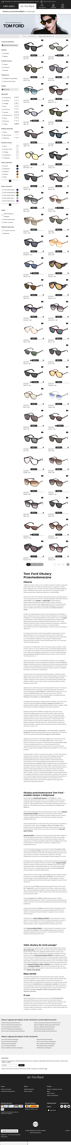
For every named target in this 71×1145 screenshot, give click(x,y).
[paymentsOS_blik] (16, 1106)
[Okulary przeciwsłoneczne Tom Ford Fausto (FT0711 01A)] (58, 155)
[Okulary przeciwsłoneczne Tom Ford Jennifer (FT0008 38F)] (33, 482)
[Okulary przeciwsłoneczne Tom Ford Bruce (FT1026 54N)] (33, 394)
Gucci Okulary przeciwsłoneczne (10, 1027)
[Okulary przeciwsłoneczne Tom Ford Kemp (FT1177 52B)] (58, 460)
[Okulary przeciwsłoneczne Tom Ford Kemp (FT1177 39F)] (58, 242)
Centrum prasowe (6, 1089)
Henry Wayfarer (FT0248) (41, 918)
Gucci (65, 617)
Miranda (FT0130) (29, 835)
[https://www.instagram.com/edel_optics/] (65, 1106)
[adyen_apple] (2, 1109)
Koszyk (62, 7)
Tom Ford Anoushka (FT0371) (43, 955)
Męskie (6, 56)
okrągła (6, 152)
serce (5, 146)
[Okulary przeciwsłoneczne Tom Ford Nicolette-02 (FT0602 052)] (58, 525)
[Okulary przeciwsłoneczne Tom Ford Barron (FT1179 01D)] (58, 177)
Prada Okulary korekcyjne (8, 1043)
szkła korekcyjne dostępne (8, 215)
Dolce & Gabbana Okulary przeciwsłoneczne (47, 1024)
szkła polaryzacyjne (9, 219)
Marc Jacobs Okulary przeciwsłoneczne (45, 1031)
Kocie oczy (7, 109)
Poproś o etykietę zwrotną (54, 1089)
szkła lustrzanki (8, 222)
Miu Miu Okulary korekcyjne (9, 1041)
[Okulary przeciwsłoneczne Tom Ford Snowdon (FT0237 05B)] (33, 307)
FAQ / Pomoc (51, 1093)
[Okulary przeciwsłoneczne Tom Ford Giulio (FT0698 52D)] (58, 438)
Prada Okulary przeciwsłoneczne (10, 1022)
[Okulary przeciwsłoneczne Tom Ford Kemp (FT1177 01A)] (33, 416)
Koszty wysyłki (28, 1091)
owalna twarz (8, 149)
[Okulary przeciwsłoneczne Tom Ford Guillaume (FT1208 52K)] (58, 482)
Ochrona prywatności (14, 1134)
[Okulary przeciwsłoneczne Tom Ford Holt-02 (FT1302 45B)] (58, 198)
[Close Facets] (10, 36)
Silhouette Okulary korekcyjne (45, 1045)
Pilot (5, 106)
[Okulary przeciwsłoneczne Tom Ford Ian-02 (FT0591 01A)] (58, 351)
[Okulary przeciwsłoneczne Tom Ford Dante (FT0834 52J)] (33, 286)
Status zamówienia (52, 1095)
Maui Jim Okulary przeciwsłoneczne (44, 1027)
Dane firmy (4, 1136)
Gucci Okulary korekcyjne (8, 1045)
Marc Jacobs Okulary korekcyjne (46, 1043)
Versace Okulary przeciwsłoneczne (44, 1029)
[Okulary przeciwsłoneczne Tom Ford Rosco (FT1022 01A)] (58, 68)
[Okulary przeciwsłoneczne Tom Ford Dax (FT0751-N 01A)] (33, 46)
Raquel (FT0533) (61, 862)
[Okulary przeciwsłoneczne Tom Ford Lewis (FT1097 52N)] (58, 220)
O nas (3, 1086)
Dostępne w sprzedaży (10, 78)
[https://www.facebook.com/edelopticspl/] (61, 1106)
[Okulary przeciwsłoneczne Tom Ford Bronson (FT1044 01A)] (33, 547)
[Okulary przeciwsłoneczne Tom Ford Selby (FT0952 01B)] (33, 503)
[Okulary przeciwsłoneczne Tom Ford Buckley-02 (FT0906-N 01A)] (33, 242)
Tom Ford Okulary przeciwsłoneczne (11, 1029)
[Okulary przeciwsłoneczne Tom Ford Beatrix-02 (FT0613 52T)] (58, 90)
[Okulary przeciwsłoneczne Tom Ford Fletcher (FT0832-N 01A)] (33, 177)
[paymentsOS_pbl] (21, 1106)
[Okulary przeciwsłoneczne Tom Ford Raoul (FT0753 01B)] (33, 198)
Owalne (6, 112)
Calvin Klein (46, 600)
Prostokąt (6, 100)
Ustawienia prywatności (8, 1091)
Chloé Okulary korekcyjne (44, 1047)
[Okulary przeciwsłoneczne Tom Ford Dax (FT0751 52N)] (58, 111)
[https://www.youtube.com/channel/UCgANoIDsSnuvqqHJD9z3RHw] (68, 1106)
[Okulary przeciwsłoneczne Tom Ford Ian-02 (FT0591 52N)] (33, 68)
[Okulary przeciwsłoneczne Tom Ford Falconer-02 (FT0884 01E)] (33, 155)
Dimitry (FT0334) (45, 964)
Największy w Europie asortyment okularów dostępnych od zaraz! (22, 1)
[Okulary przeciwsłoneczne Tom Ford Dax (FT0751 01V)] (58, 133)
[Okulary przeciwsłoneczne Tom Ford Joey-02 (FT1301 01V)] (33, 264)
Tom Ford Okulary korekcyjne (9, 1039)
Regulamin (4, 1134)
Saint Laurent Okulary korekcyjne (46, 1041)
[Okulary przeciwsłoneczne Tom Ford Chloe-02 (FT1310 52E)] (33, 525)
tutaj (45, 1068)
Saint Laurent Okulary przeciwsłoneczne (13, 1031)
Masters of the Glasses (33, 969)
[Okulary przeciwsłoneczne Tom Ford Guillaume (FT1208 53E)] (58, 373)
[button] (9, 6)
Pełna (5, 132)
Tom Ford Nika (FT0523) (34, 928)
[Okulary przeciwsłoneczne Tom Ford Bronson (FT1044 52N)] (58, 264)
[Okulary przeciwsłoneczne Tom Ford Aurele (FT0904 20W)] (58, 394)
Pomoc (49, 1086)
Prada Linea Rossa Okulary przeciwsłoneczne (47, 1022)
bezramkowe (7, 135)
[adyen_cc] (2, 1106)
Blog (48, 1091)
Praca (26, 1086)
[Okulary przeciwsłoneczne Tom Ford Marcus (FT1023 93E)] (33, 329)
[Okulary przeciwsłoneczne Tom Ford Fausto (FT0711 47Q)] (33, 220)
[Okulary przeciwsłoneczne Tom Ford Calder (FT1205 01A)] (33, 133)
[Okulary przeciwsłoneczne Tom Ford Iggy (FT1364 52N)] (58, 46)
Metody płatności (29, 1089)
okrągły (6, 103)
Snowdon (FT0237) (33, 964)
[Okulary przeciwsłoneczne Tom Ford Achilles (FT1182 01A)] (33, 460)
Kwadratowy (7, 97)
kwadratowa (7, 155)
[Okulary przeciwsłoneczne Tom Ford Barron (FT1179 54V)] (58, 329)
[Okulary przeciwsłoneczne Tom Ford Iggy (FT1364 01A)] (33, 111)
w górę (67, 1130)
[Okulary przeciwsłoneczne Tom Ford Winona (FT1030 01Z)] (58, 547)
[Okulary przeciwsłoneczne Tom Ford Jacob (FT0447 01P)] (33, 90)
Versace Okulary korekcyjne (44, 1039)
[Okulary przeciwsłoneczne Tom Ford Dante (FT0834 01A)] (58, 503)
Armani (38, 600)
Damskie (6, 53)
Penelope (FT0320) (34, 966)
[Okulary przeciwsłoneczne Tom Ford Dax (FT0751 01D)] (33, 438)
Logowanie (53, 7)
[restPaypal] (11, 1106)
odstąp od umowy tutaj (9, 1131)
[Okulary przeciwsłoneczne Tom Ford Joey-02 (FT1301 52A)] (58, 416)
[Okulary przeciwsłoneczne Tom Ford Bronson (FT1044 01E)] (58, 286)
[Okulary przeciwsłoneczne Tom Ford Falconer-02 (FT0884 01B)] (58, 307)
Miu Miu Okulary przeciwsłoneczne (11, 1024)
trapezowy (7, 158)
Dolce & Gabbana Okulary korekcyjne (12, 1047)
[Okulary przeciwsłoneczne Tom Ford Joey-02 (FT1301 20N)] (33, 351)
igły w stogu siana (29, 949)
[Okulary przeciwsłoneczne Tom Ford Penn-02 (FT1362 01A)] (33, 373)
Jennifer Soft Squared (40, 798)
